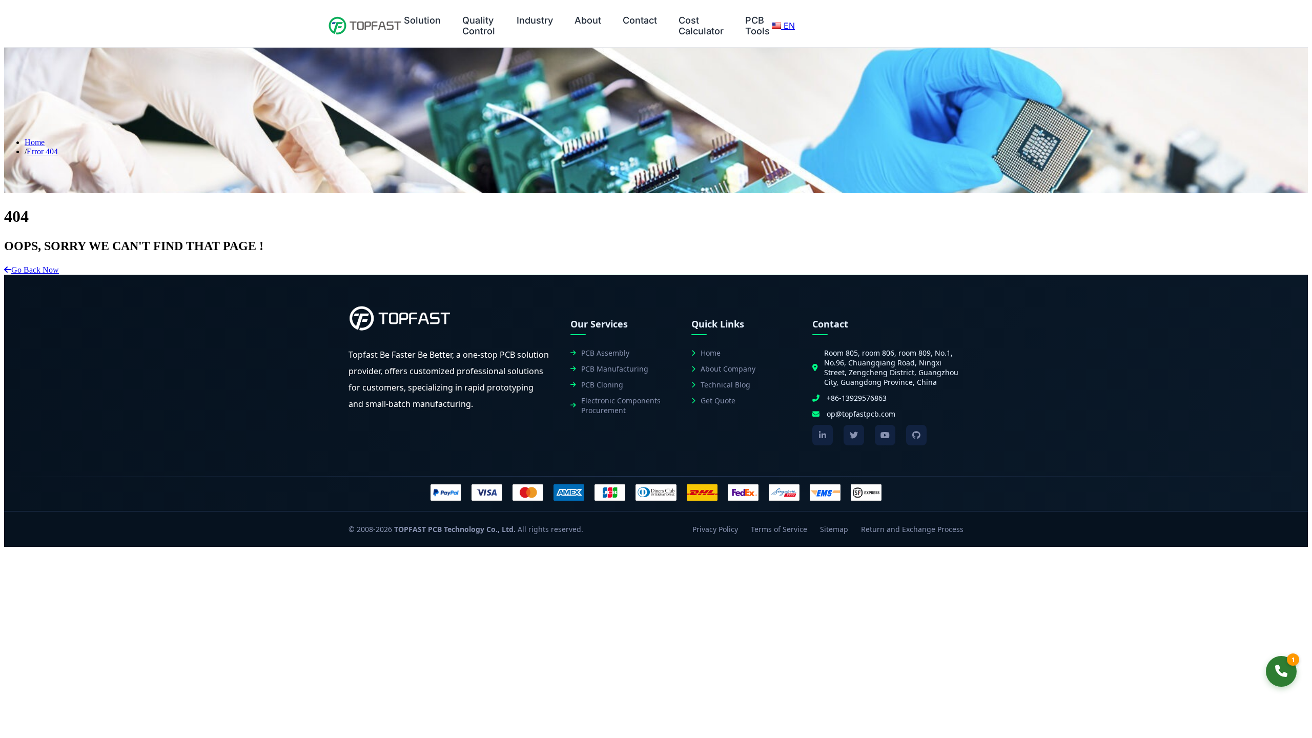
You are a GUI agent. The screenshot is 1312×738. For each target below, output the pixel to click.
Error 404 (42, 151)
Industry (535, 20)
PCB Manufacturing (614, 369)
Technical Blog (725, 384)
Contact (640, 20)
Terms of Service (779, 529)
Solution (422, 20)
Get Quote (718, 400)
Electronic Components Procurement (621, 405)
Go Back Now (35, 269)
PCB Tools (757, 25)
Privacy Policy (715, 529)
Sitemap (834, 529)
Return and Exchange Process (912, 529)
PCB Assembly (605, 353)
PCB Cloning (602, 384)
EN (788, 25)
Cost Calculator (701, 25)
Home (35, 142)
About (588, 20)
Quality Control (478, 25)
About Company (728, 369)
